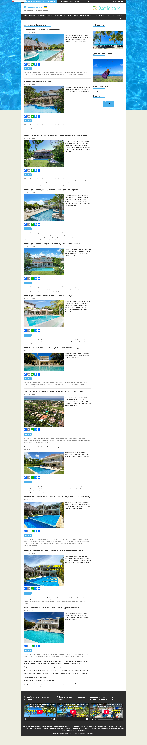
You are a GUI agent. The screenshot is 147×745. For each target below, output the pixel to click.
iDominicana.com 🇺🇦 (35, 7)
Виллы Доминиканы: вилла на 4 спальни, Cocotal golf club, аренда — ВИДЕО (54, 550)
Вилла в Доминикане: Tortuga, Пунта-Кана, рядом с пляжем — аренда (52, 244)
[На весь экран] (54, 719)
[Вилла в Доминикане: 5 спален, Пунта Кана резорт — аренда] (44, 301)
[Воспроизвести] (26, 719)
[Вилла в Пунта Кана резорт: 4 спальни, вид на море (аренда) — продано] (44, 353)
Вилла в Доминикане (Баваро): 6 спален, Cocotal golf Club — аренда (51, 190)
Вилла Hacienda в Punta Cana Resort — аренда (42, 447)
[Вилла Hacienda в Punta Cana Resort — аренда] (44, 452)
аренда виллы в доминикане (75, 72)
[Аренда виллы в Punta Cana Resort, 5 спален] (44, 87)
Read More (28, 68)
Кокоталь (66, 543)
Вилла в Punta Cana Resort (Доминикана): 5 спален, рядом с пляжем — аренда (55, 135)
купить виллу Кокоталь (77, 237)
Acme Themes (90, 733)
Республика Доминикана (43, 492)
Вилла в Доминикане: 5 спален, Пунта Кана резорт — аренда (48, 296)
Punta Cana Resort (65, 486)
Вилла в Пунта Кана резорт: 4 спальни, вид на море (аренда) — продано (52, 348)
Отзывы (119, 15)
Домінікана (34, 74)
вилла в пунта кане (70, 126)
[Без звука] (51, 719)
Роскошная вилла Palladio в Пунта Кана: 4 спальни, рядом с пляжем (51, 608)
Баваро (64, 235)
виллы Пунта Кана (80, 126)
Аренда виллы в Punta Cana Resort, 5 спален (41, 81)
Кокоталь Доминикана (73, 601)
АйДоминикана (65, 287)
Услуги (101, 15)
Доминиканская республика (58, 384)
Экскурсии (41, 15)
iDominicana (51, 72)
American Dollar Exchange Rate (108, 104)
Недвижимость (79, 15)
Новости (32, 15)
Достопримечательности (56, 15)
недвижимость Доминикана (31, 76)
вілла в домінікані (66, 289)
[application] (40, 712)
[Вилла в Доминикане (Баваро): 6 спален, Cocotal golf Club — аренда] (44, 195)
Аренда (27, 72)
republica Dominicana (60, 339)
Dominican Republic (36, 72)
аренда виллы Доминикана (46, 126)
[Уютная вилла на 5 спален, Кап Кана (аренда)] (44, 35)
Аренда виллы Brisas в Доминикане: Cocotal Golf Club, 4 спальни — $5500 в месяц (57, 497)
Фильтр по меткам (101, 86)
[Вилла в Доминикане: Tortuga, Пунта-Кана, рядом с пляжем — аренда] (44, 249)
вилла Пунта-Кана (76, 181)
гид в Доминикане (34, 490)
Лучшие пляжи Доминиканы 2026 (68, 1)
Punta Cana (58, 72)
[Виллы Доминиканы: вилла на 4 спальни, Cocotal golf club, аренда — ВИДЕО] (44, 556)
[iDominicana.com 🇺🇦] (25, 15)
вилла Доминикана (82, 488)
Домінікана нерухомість (44, 74)
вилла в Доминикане (43, 440)
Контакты (110, 15)
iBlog (69, 15)
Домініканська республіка (57, 74)
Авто (89, 15)
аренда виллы (80, 178)
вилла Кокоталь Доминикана (82, 235)
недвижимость (27, 185)
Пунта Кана (41, 76)
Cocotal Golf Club (40, 539)
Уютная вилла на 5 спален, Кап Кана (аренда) (42, 29)
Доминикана (27, 129)
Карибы (66, 74)
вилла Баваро (58, 541)
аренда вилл (64, 72)
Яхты (95, 15)
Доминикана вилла (45, 490)
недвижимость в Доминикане (76, 74)
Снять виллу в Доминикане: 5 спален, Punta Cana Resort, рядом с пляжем (53, 391)
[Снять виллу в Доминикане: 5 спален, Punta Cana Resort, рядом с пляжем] (44, 397)
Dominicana (45, 72)
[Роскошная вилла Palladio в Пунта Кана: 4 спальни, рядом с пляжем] (44, 613)
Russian (16, 1)
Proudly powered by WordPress (62, 733)
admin (34, 32)
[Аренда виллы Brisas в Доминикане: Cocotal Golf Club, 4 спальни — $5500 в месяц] (44, 502)
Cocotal (33, 539)
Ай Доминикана (65, 124)
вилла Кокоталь (70, 235)
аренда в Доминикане (76, 124)
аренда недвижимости (59, 126)
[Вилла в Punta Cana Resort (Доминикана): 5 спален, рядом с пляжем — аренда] (44, 141)
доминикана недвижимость (38, 183)
